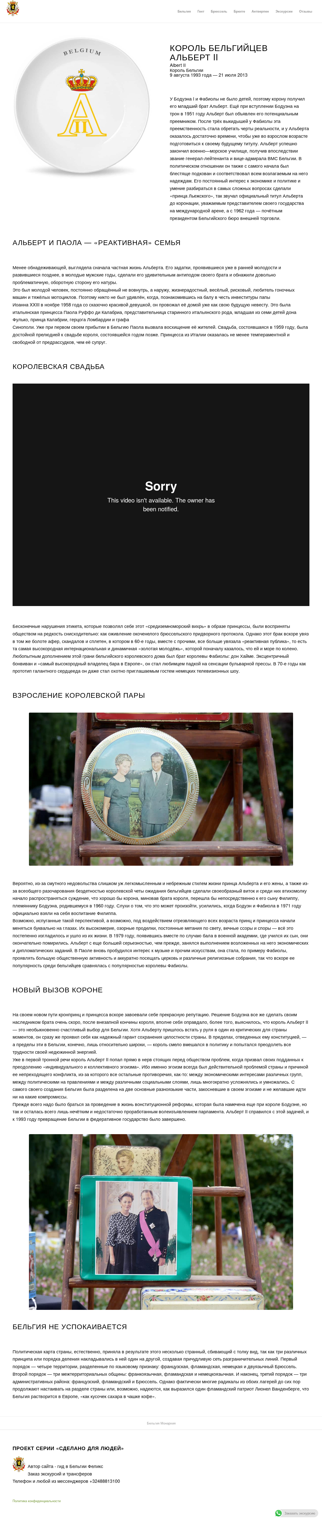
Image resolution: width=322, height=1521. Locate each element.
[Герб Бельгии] (13, 11)
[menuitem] (184, 11)
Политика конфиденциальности (37, 1500)
